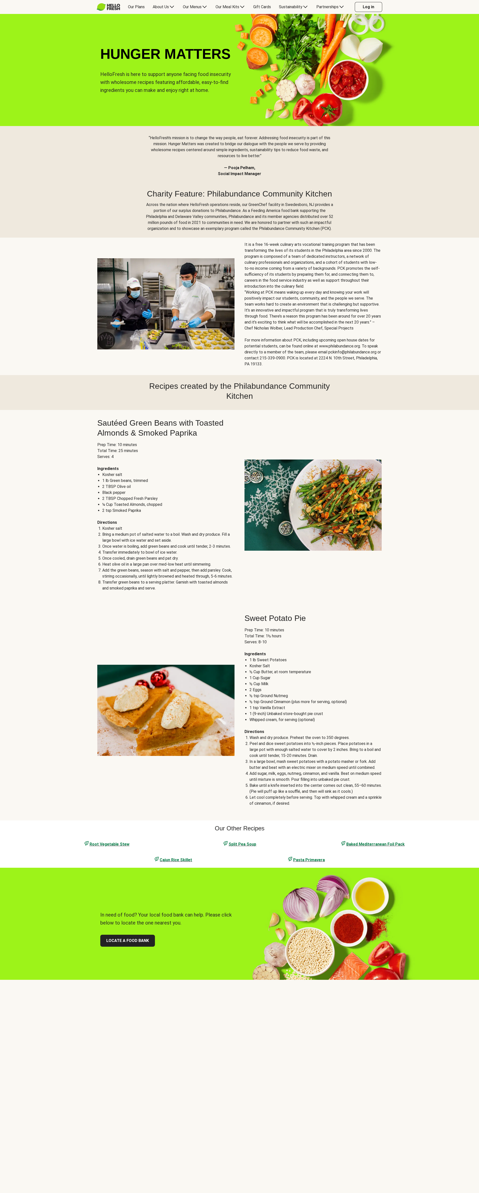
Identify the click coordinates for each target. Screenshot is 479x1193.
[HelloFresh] (108, 7)
